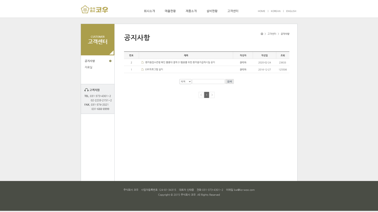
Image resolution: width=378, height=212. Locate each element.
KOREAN (276, 11)
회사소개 (149, 11)
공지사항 (90, 60)
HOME (261, 11)
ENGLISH (291, 11)
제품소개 (191, 11)
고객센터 (232, 11)
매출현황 (170, 11)
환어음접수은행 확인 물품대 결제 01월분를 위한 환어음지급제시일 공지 (180, 62)
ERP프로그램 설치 (154, 69)
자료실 (88, 67)
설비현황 (212, 11)
